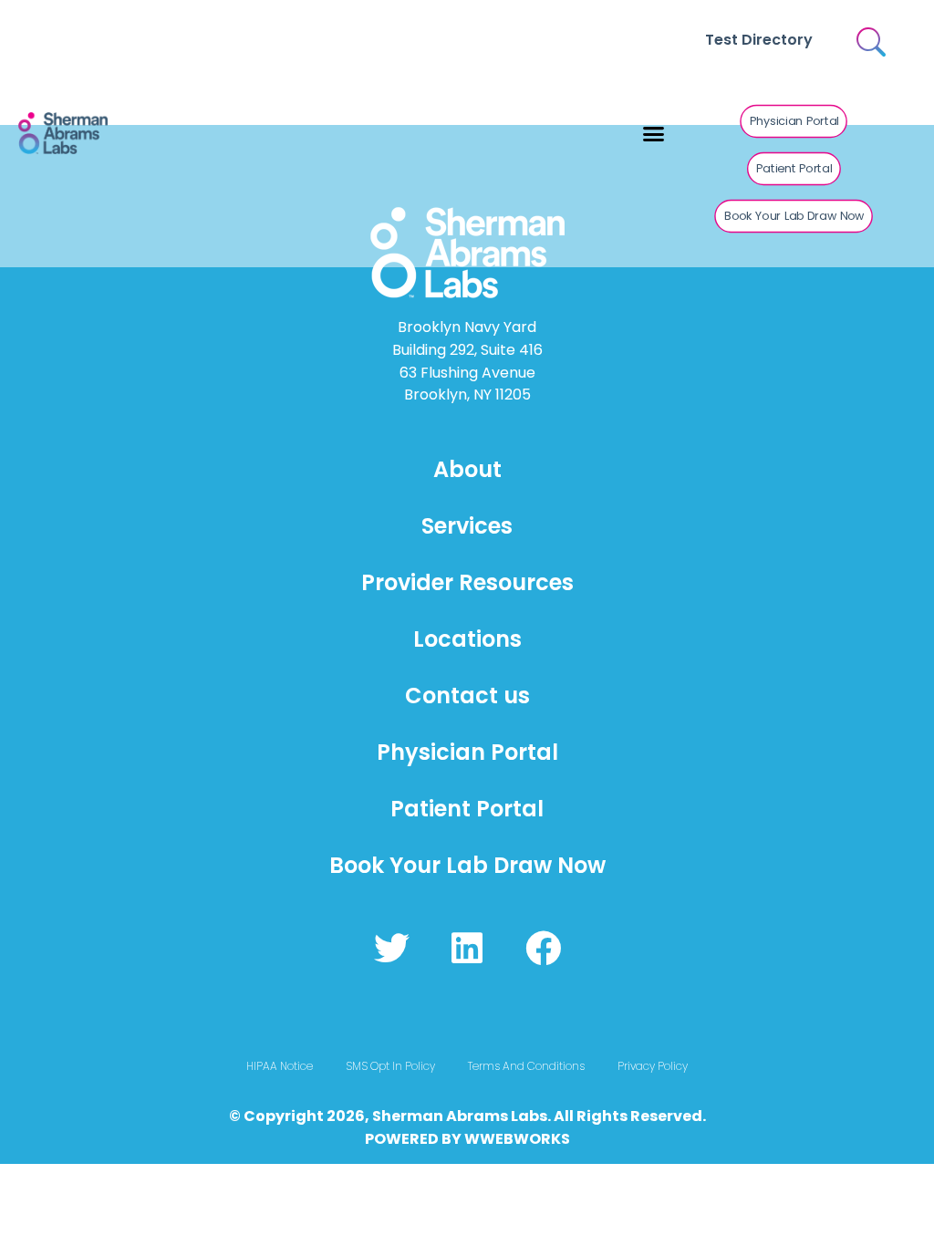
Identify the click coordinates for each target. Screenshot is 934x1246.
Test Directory (759, 39)
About (467, 469)
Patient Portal (467, 809)
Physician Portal (467, 752)
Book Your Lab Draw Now (467, 865)
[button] (654, 134)
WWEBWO (502, 1138)
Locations (467, 639)
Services (467, 526)
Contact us (467, 695)
